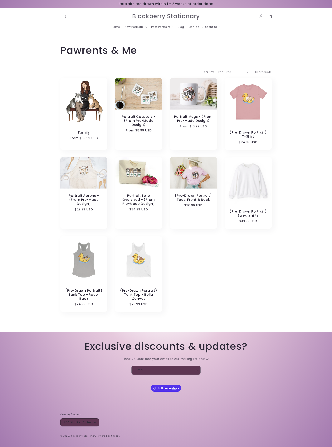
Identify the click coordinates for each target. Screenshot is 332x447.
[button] (64, 16)
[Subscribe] (196, 370)
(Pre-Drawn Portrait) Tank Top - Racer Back (83, 295)
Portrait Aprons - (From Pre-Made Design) (84, 200)
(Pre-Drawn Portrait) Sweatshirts (248, 213)
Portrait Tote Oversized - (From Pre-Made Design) (138, 200)
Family (84, 132)
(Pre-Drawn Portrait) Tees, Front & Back (193, 198)
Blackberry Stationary (83, 435)
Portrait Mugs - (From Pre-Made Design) (193, 119)
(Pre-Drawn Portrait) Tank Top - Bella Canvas (138, 295)
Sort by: (209, 72)
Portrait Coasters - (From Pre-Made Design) (138, 121)
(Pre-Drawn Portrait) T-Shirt (248, 134)
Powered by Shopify (108, 435)
